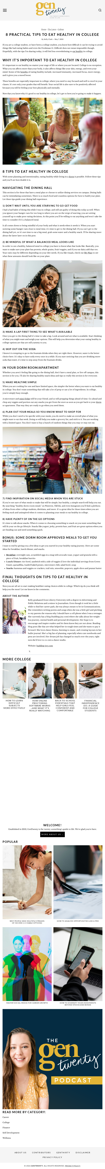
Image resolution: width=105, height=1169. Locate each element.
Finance (6, 1128)
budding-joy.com (45, 646)
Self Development (11, 1133)
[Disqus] (52, 740)
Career (6, 1117)
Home (43, 29)
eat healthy (77, 51)
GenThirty (63, 1152)
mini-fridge (24, 399)
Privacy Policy (52, 1157)
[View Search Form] (100, 10)
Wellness (7, 1138)
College (61, 29)
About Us (21, 1152)
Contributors (41, 1152)
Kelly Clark (48, 39)
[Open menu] (5, 10)
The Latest (52, 29)
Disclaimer (83, 1152)
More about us (51, 834)
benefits (24, 72)
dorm (71, 177)
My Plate (88, 253)
